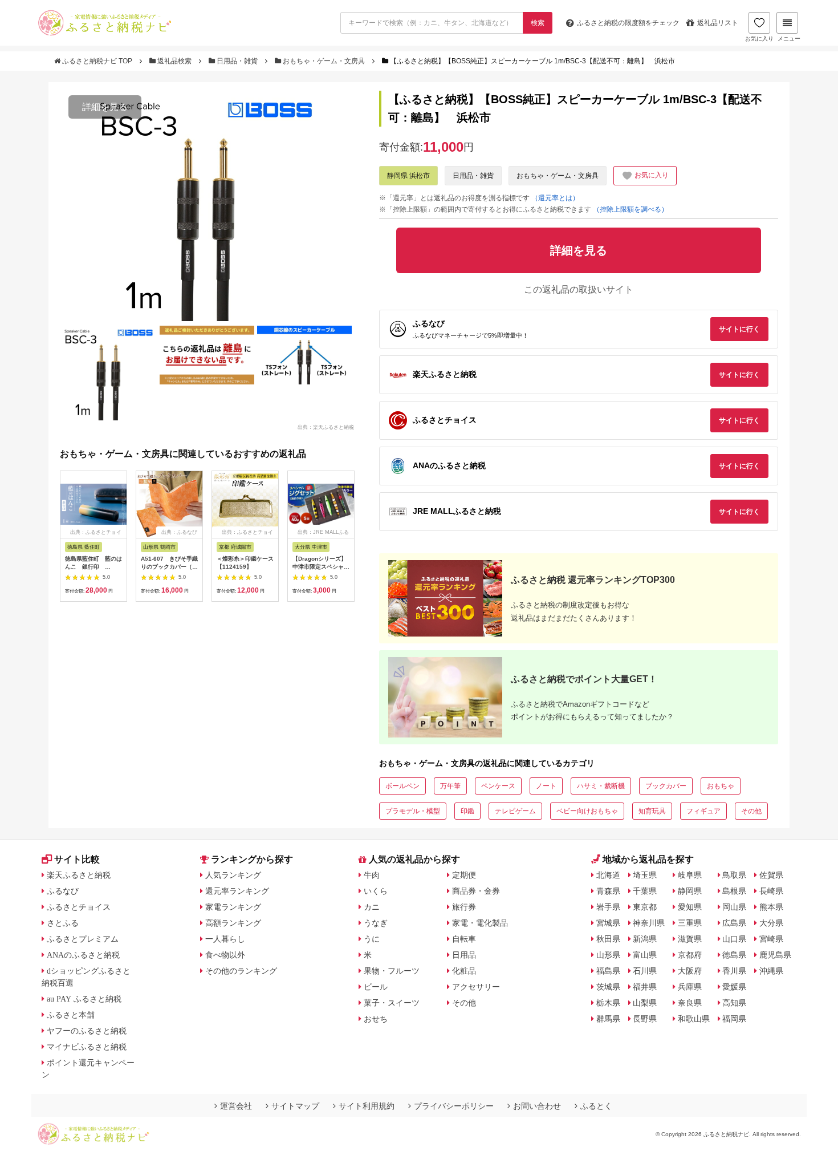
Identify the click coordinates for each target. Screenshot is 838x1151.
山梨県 (645, 1003)
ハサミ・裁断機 (601, 786)
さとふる (63, 923)
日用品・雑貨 (237, 61)
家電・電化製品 (480, 923)
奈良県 (690, 1003)
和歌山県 (694, 1019)
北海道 (608, 875)
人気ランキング (233, 875)
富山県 (645, 955)
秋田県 (608, 939)
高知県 (734, 1003)
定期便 (464, 875)
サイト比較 (77, 859)
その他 (751, 811)
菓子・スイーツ (392, 1003)
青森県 (608, 891)
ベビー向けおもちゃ (587, 811)
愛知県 (690, 907)
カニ (372, 907)
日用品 (464, 955)
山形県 (608, 955)
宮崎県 (771, 939)
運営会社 (236, 1106)
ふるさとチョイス (79, 907)
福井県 (645, 987)
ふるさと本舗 (71, 1015)
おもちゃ (720, 786)
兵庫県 (690, 987)
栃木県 (608, 1003)
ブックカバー (665, 786)
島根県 (734, 891)
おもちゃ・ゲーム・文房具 (324, 61)
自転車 (464, 939)
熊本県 (771, 907)
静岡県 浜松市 (408, 176)
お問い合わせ (537, 1106)
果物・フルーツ (392, 971)
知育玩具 (652, 811)
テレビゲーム (515, 811)
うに (372, 939)
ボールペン (402, 786)
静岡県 (690, 891)
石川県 (645, 971)
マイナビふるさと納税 (87, 1047)
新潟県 (645, 939)
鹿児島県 (775, 955)
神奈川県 (649, 923)
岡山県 (734, 907)
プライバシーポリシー (454, 1106)
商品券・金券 (476, 891)
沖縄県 (771, 971)
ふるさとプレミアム (83, 939)
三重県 (690, 923)
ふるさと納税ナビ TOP (97, 61)
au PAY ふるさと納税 (84, 999)
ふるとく (596, 1106)
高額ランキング (233, 923)
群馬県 (608, 1019)
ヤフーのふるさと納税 (87, 1031)
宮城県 (608, 923)
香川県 (734, 971)
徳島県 (734, 955)
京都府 (690, 955)
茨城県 (608, 987)
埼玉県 (645, 875)
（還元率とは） (555, 198)
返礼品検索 (174, 61)
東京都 (645, 907)
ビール (376, 987)
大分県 (771, 923)
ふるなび (63, 891)
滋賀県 (690, 939)
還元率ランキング (237, 891)
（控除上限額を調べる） (630, 209)
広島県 (734, 923)
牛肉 (372, 875)
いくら (376, 891)
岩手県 (608, 907)
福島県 (608, 971)
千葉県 (645, 891)
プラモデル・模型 (412, 811)
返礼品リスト (717, 23)
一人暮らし (225, 939)
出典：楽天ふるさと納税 (326, 426)
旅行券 (464, 907)
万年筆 (450, 786)
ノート (546, 786)
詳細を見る (105, 107)
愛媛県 (734, 987)
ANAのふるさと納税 (83, 955)
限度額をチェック (628, 23)
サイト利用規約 (366, 1106)
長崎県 (771, 891)
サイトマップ (295, 1106)
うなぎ (376, 923)
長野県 (645, 1019)
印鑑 (467, 811)
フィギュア (703, 811)
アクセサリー (476, 987)
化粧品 (464, 971)
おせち (376, 1019)
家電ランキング (233, 907)
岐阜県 (690, 875)
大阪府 (690, 971)
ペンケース (498, 786)
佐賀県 (771, 875)
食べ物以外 (225, 955)
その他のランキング (241, 971)
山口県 (734, 939)
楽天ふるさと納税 (79, 875)
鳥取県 (734, 875)
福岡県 (734, 1019)
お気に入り (759, 38)
